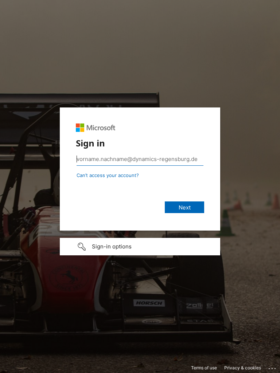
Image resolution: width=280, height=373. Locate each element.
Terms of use (204, 367)
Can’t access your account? (108, 175)
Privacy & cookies (242, 367)
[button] (140, 246)
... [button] (272, 366)
